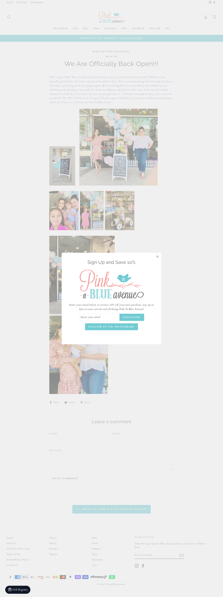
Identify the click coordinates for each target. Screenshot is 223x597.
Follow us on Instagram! (111, 326)
